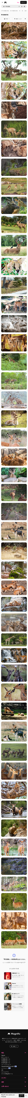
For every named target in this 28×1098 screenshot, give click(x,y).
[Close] (26, 1096)
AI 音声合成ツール (5, 1062)
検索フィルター (19, 18)
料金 (18, 2)
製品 (2, 1053)
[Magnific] (14, 1034)
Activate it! (21, 1095)
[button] (14, 1046)
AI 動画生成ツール (5, 1061)
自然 (25, 10)
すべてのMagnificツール (7, 1073)
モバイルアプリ (5, 1072)
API (2, 1070)
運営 (2, 1082)
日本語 (14, 1046)
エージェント (5, 1068)
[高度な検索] (25, 18)
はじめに (3, 1078)
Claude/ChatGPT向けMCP (8, 1066)
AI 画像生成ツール (5, 1059)
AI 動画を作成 (14, 10)
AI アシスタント (5, 1057)
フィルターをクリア (20, 962)
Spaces (3, 1055)
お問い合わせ (5, 1086)
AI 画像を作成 (6, 10)
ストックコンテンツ (6, 1064)
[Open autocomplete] (3, 6)
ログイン (23, 2)
